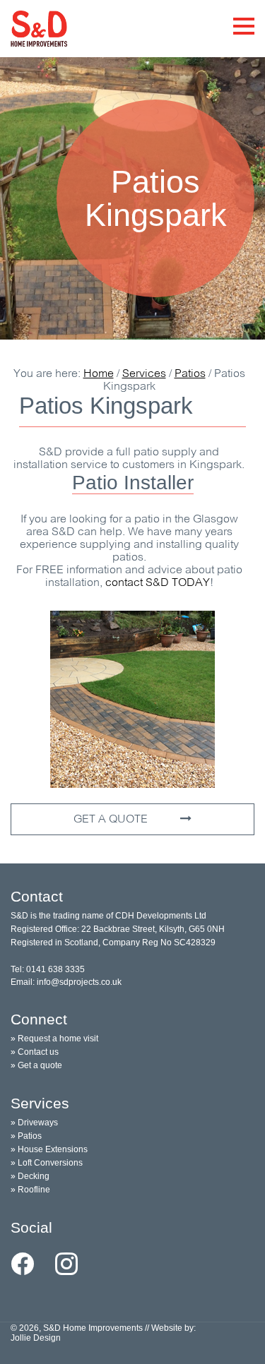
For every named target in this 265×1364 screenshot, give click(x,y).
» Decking (30, 1176)
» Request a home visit (54, 1038)
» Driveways (34, 1122)
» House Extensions (49, 1149)
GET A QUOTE (112, 819)
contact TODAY (157, 583)
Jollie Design (36, 1338)
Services (144, 374)
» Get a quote (36, 1065)
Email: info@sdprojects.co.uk (66, 982)
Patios (190, 374)
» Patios (26, 1136)
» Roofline (30, 1190)
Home (98, 374)
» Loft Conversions (47, 1163)
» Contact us (35, 1052)
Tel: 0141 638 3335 (48, 969)
